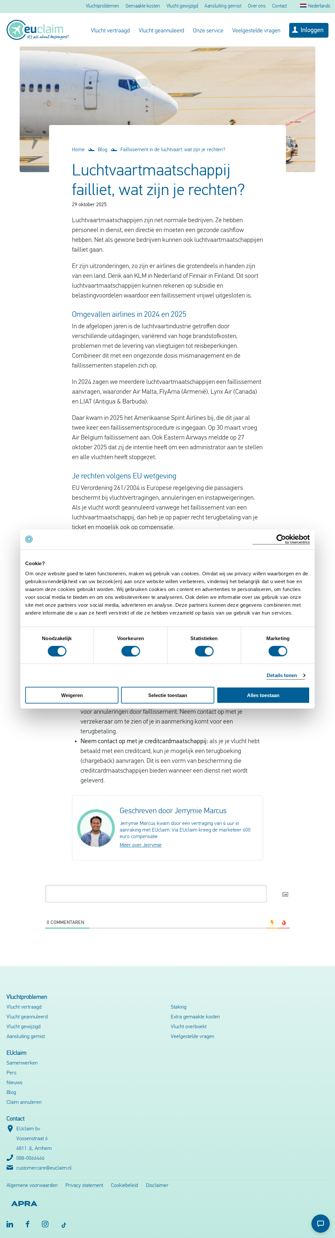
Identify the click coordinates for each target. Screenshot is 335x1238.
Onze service (208, 31)
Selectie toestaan (167, 695)
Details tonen (282, 675)
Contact (279, 6)
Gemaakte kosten (143, 6)
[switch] (130, 651)
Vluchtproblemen (102, 6)
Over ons (257, 6)
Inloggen (312, 30)
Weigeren (72, 695)
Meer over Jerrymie (141, 845)
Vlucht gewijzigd (182, 6)
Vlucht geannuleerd (161, 31)
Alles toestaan (263, 695)
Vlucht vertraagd (110, 31)
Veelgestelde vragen (256, 31)
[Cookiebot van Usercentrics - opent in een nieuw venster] (281, 539)
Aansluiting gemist (222, 6)
